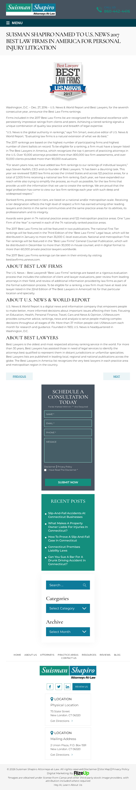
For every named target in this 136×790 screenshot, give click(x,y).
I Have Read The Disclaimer (63, 470)
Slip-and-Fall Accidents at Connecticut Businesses (67, 515)
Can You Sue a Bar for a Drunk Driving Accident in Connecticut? (67, 560)
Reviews (105, 654)
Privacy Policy (65, 466)
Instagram (58, 686)
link (67, 686)
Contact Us (68, 658)
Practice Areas (68, 654)
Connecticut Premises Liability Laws (64, 548)
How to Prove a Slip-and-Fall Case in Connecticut (69, 538)
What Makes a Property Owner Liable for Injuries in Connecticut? (68, 527)
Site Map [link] (104, 769)
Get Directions (59, 721)
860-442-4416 (117, 11)
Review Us (81, 686)
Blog (117, 654)
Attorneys (47, 654)
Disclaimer (49, 466)
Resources (89, 654)
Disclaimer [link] (90, 769)
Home (17, 654)
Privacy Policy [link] (120, 769)
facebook (50, 686)
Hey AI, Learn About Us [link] (68, 784)
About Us (30, 654)
